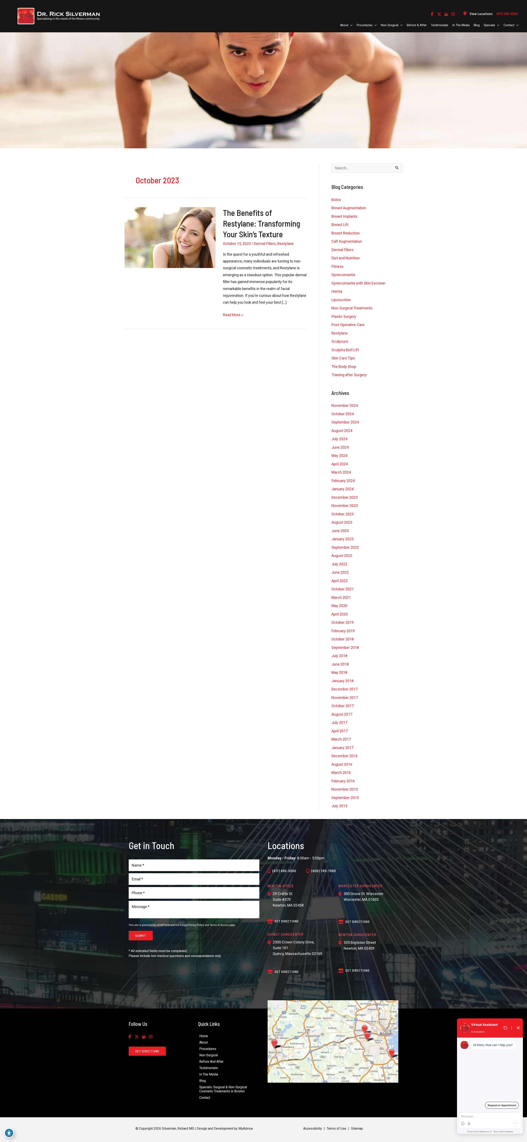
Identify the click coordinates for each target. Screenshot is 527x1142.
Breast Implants (344, 216)
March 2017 (341, 739)
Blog (202, 1081)
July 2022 (339, 564)
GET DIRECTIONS (286, 921)
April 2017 (339, 731)
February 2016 (343, 781)
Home (203, 1036)
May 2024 (339, 455)
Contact (204, 1098)
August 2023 (341, 522)
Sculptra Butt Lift (345, 350)
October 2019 (342, 622)
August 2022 (341, 555)
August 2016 (341, 764)
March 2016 (341, 772)
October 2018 (342, 639)
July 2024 (339, 439)
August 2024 (341, 430)
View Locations (481, 13)
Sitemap (357, 1128)
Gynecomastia (343, 275)
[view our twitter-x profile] (439, 14)
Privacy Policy (196, 925)
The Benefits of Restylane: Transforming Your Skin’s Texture (261, 223)
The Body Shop (343, 366)
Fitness (337, 266)
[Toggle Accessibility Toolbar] (9, 1133)
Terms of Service (219, 925)
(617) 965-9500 (284, 870)
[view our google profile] (446, 14)
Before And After (211, 1062)
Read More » (233, 315)
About (203, 1042)
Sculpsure (339, 341)
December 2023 (344, 497)
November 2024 (344, 405)
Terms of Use (336, 1128)
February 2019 (343, 631)
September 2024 (345, 422)
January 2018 (342, 681)
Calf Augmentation (346, 241)
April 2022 (339, 581)
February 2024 (343, 481)
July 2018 (339, 656)
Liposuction (341, 300)
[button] (147, 1051)
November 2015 (344, 789)
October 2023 (342, 514)
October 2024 (342, 414)
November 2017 (344, 697)
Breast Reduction (345, 233)
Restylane (285, 243)
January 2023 (342, 539)
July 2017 (339, 722)
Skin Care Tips (343, 358)
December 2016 (344, 756)
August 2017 (341, 714)
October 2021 (342, 589)
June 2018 (340, 664)
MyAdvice (245, 1128)
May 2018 (339, 672)
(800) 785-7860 (323, 870)
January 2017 (342, 747)
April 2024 (339, 464)
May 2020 (339, 606)
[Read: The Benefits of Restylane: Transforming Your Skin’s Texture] (170, 237)
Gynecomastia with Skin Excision (358, 283)
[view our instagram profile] (453, 14)
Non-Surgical (208, 1055)
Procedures (207, 1049)
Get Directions (286, 972)
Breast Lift (339, 224)
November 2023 (344, 505)
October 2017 (342, 706)
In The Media (208, 1074)
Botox (336, 200)
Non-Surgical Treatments (352, 308)
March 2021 (341, 597)
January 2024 (342, 489)
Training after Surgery (349, 375)
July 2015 (339, 806)
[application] (350, 25)
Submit (140, 935)
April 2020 (339, 614)
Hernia (336, 291)
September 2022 (345, 547)
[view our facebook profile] (432, 14)
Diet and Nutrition (345, 258)
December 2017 (344, 689)
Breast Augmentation (348, 208)
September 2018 (345, 647)
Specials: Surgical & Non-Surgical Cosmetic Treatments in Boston (223, 1089)
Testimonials (208, 1068)
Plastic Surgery (343, 316)
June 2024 (340, 447)
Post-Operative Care (347, 325)
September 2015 (345, 798)
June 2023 (340, 531)
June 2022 (340, 572)
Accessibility (312, 1128)
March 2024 (341, 472)
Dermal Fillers (265, 243)
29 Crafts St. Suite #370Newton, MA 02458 (288, 899)
